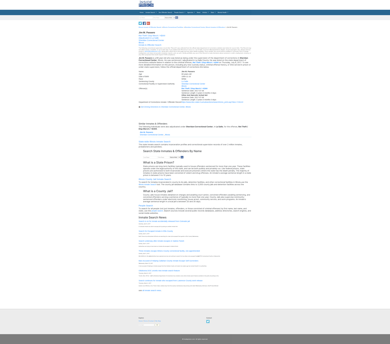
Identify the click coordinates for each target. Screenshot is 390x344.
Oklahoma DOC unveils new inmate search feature (159, 271)
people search (157, 211)
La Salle (184, 81)
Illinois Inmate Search (147, 184)
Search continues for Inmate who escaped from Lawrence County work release (171, 280)
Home (140, 321)
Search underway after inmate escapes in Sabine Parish (161, 241)
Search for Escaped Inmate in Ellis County (156, 231)
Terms (146, 321)
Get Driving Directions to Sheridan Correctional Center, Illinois (166, 107)
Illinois (141, 43)
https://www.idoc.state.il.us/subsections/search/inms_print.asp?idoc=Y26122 (212, 102)
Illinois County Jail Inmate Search (155, 179)
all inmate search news (151, 290)
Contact (151, 321)
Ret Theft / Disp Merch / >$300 (152, 36)
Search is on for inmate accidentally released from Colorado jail (164, 221)
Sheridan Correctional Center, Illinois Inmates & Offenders (205, 27)
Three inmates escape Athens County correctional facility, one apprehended (169, 251)
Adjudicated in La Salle (149, 38)
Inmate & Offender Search (150, 45)
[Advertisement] (205, 4)
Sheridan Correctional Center (151, 40)
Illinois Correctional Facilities (173, 27)
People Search (146, 205)
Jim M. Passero (146, 132)
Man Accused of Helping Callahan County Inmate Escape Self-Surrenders (168, 261)
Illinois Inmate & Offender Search (150, 27)
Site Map (158, 321)
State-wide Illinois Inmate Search (155, 141)
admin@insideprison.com (153, 51)
